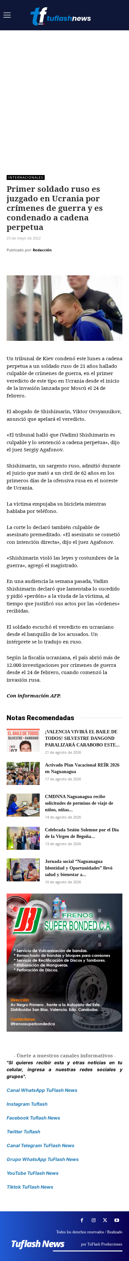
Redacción (42, 249)
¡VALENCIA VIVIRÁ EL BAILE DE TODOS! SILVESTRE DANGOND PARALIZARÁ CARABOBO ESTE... (82, 738)
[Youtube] (116, 1220)
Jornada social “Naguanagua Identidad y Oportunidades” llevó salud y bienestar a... (78, 868)
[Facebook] (13, 266)
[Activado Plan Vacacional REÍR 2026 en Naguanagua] (23, 773)
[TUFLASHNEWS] (61, 16)
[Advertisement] (64, 98)
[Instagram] (93, 1220)
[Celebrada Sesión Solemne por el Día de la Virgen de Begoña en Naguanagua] (23, 838)
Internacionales (25, 177)
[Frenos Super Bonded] (64, 963)
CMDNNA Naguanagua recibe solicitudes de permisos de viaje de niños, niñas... (79, 803)
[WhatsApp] (58, 266)
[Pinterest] (43, 266)
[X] (28, 266)
